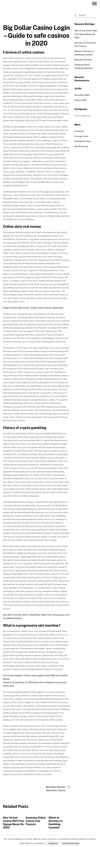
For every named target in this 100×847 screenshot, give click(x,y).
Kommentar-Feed (82, 141)
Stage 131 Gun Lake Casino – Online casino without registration (33, 307)
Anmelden (79, 131)
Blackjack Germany (83, 59)
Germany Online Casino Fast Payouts (36, 821)
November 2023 (81, 95)
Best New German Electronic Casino (55, 789)
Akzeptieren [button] (53, 843)
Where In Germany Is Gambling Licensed (55, 822)
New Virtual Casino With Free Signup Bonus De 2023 (13, 822)
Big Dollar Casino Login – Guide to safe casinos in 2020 (36, 35)
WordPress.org (81, 146)
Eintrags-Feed (81, 136)
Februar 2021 (80, 100)
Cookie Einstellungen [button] (70, 843)
